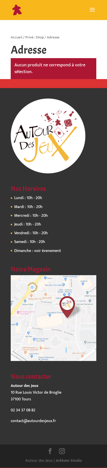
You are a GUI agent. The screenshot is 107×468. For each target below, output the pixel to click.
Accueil (16, 37)
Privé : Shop (34, 37)
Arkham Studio (69, 460)
